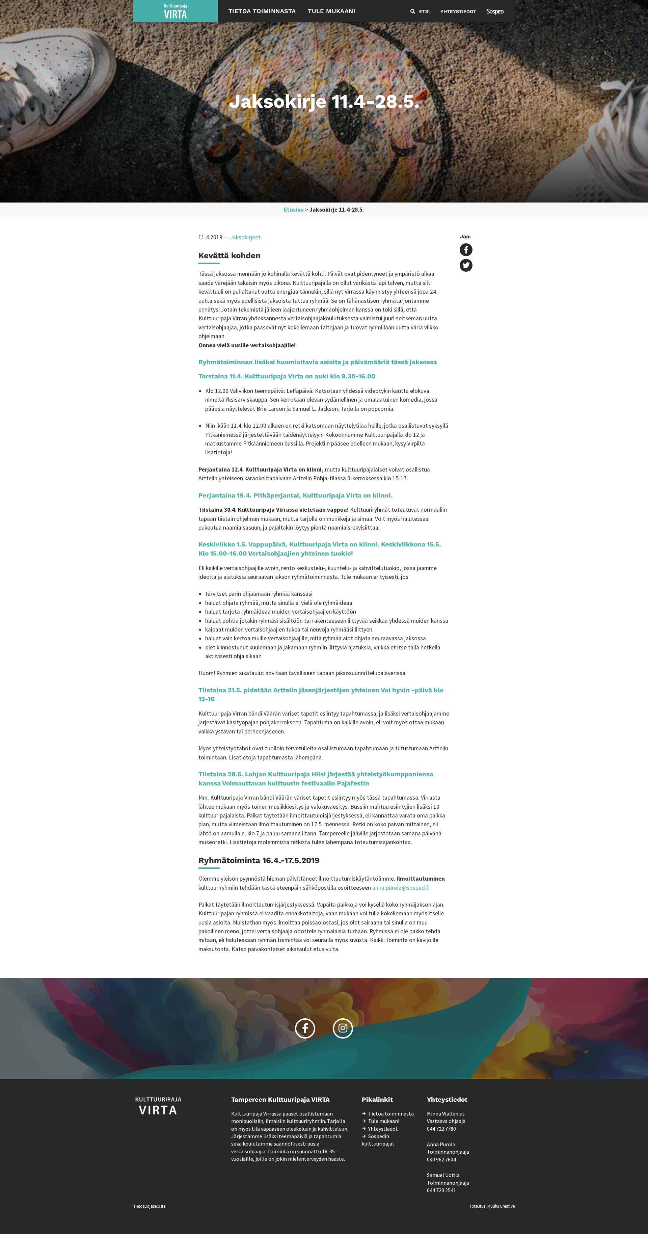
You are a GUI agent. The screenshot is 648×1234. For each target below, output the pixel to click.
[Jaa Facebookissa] (466, 250)
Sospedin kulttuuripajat (378, 1140)
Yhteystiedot (458, 11)
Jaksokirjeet (245, 237)
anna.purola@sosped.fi (401, 887)
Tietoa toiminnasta (262, 11)
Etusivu (294, 209)
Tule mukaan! (331, 11)
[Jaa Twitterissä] (466, 266)
